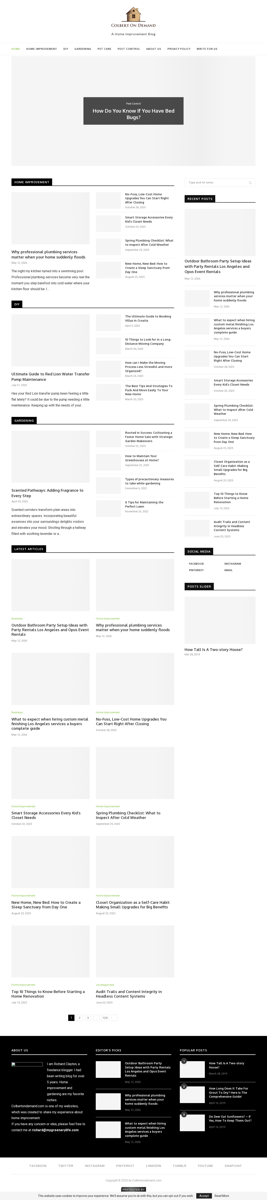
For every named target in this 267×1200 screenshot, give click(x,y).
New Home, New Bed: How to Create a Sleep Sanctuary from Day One (147, 267)
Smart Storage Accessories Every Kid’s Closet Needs (149, 219)
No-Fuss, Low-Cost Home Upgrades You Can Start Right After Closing (147, 198)
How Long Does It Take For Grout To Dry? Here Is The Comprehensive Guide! (228, 1092)
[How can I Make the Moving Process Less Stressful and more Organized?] (108, 369)
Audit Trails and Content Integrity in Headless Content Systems (129, 993)
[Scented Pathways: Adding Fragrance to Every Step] (50, 457)
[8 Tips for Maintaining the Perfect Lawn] (108, 508)
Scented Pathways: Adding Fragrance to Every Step (47, 493)
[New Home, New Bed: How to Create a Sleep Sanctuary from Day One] (108, 270)
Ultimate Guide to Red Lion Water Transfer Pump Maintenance (50, 376)
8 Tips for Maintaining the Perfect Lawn (144, 504)
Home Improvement (41, 48)
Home (15, 48)
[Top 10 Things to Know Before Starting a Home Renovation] (50, 951)
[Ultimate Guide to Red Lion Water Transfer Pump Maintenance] (50, 340)
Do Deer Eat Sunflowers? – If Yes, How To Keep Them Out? (230, 1118)
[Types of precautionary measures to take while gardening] (108, 485)
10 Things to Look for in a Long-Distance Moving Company (148, 341)
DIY (65, 48)
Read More (222, 1195)
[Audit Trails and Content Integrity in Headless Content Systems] (135, 951)
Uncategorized (105, 984)
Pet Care (104, 48)
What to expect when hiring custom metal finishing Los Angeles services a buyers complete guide (49, 724)
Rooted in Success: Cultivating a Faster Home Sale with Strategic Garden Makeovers (149, 437)
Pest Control (129, 48)
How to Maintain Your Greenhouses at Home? (142, 458)
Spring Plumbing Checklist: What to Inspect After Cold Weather (149, 242)
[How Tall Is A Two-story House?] (220, 620)
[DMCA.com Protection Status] (133, 1189)
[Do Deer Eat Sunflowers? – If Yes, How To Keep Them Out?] (192, 1123)
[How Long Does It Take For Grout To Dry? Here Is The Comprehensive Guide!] (192, 1094)
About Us (153, 48)
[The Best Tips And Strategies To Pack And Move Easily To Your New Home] (108, 392)
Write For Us (207, 48)
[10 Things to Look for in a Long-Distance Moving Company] (108, 345)
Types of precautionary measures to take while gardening (149, 481)
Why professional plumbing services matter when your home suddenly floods (48, 254)
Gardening (82, 48)
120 (105, 1017)
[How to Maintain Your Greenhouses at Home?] (108, 462)
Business (17, 618)
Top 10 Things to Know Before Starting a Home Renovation (231, 498)
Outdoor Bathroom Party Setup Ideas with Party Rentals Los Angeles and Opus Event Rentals (50, 630)
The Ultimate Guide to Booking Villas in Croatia (148, 318)
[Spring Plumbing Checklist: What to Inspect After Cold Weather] (108, 246)
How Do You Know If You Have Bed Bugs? (134, 113)
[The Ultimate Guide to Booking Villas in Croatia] (108, 322)
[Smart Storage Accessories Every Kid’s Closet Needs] (108, 223)
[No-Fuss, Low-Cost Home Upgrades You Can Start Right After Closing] (108, 200)
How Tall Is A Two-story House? (214, 649)
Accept (204, 1195)
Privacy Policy (179, 48)
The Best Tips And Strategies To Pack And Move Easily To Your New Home (149, 390)
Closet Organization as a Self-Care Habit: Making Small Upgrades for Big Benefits (133, 904)
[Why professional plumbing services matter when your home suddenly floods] (50, 218)
